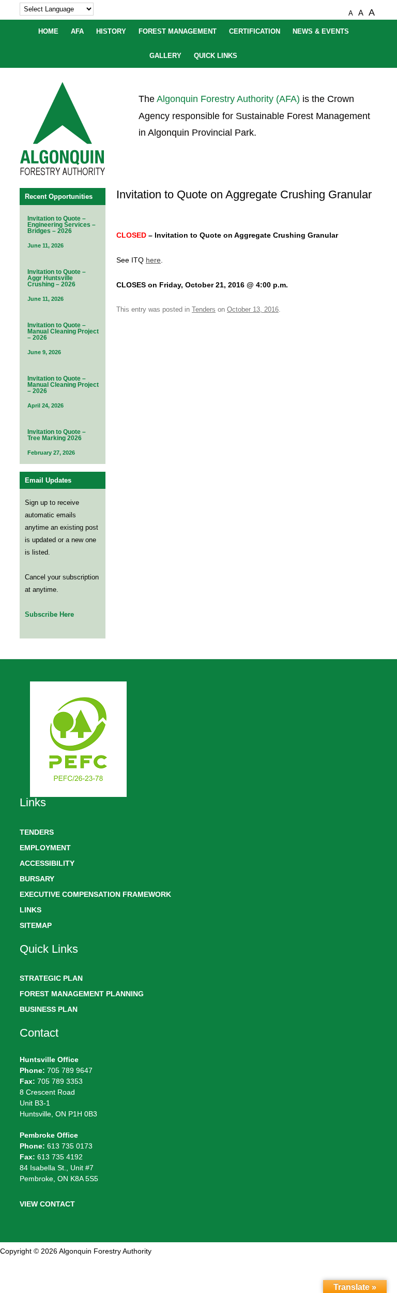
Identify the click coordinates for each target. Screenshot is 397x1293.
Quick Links (215, 56)
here (153, 260)
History (111, 31)
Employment (45, 848)
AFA (77, 31)
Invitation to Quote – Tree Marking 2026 (56, 435)
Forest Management (178, 31)
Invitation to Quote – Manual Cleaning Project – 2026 (63, 331)
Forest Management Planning (82, 994)
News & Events (321, 31)
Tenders (204, 309)
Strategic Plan (51, 978)
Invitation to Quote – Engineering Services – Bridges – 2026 (61, 225)
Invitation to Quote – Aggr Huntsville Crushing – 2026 (56, 278)
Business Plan (49, 1009)
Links (30, 910)
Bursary (37, 879)
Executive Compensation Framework (95, 894)
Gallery (165, 56)
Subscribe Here (49, 614)
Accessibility (47, 863)
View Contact (47, 1204)
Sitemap (36, 925)
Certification (254, 31)
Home (48, 31)
